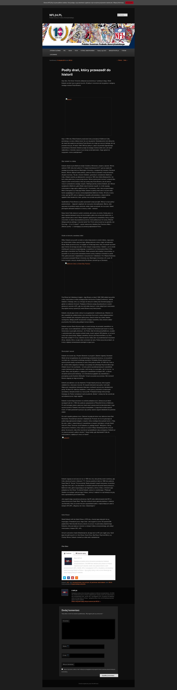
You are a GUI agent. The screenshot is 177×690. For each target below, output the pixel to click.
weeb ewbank (101, 582)
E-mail (65, 655)
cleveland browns (77, 582)
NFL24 (70, 60)
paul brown (94, 582)
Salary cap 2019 (101, 50)
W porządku (129, 2)
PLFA (76, 50)
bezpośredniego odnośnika (78, 584)
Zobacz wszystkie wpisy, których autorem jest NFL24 (86, 601)
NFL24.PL (55, 15)
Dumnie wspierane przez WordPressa (88, 683)
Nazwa (65, 646)
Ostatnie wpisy (81, 553)
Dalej (126, 60)
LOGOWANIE (53, 54)
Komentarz (66, 621)
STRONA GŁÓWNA (55, 50)
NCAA (70, 50)
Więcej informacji (118, 3)
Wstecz (119, 60)
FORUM (124, 50)
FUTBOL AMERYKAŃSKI (87, 50)
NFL (65, 50)
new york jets (85, 582)
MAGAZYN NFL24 (114, 50)
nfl (90, 582)
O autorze (68, 553)
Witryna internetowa (68, 664)
